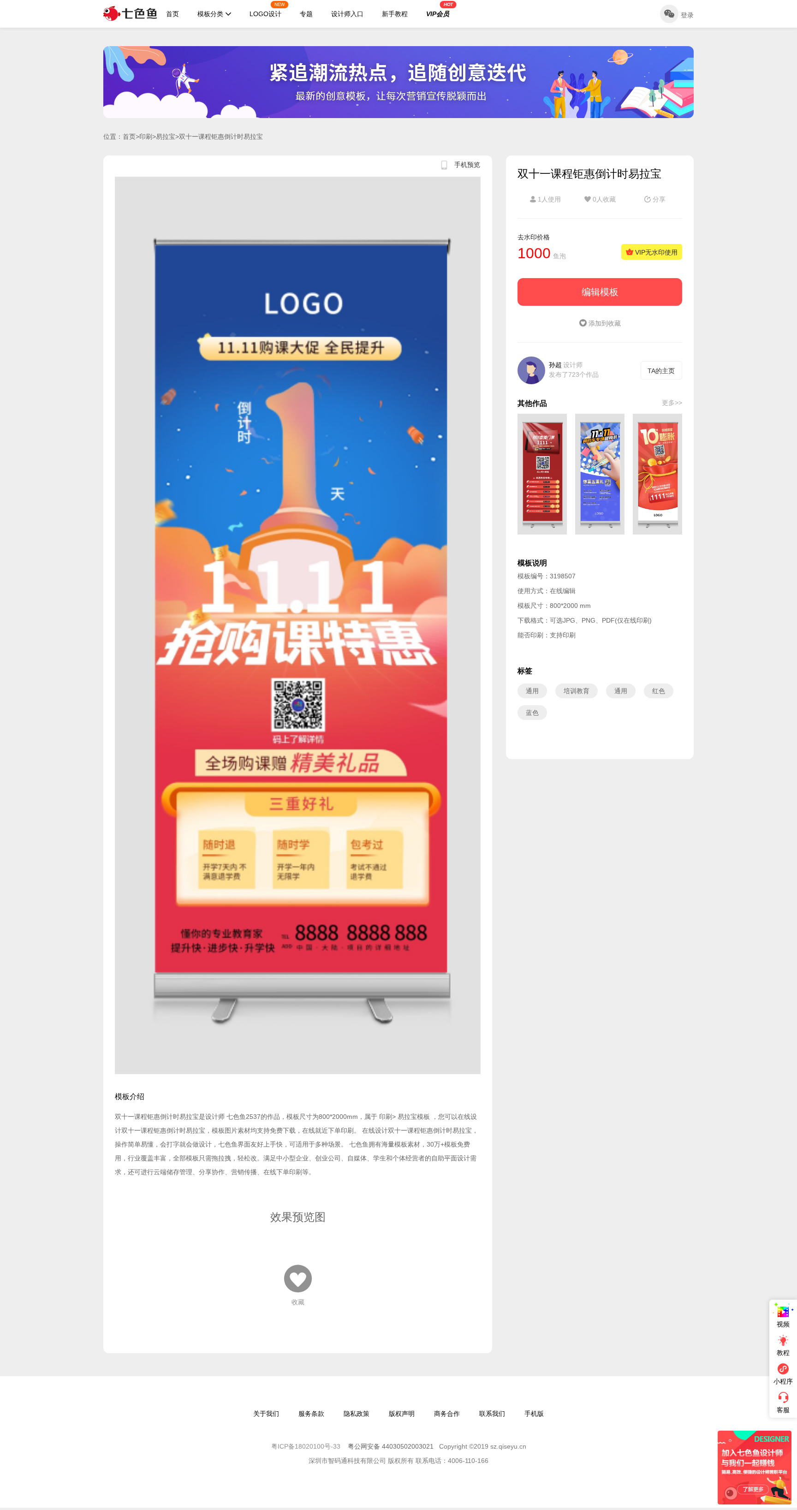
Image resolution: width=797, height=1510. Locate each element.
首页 (172, 14)
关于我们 (266, 1413)
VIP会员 (439, 10)
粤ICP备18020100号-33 (306, 1446)
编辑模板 (600, 292)
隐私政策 (356, 1413)
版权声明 (402, 1413)
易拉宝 (165, 136)
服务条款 (311, 1413)
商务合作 (447, 1413)
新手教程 (395, 14)
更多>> (672, 402)
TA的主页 (661, 371)
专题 (306, 14)
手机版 (534, 1413)
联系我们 (492, 1413)
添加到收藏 (604, 323)
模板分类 (210, 14)
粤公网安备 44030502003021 (391, 1446)
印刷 (145, 136)
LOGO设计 (267, 10)
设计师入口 (347, 14)
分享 (658, 199)
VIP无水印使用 (655, 252)
